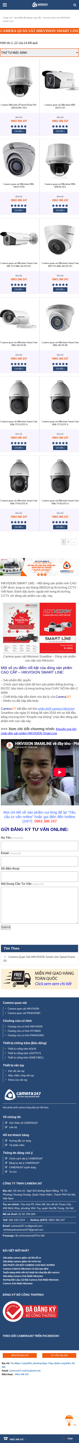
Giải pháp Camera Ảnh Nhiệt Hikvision (23, 1276)
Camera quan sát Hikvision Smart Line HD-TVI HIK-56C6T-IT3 (60, 264)
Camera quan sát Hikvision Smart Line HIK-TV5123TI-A (18, 423)
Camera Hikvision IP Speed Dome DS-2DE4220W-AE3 (19, 106)
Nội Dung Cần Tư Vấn (22, 883)
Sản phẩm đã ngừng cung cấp (27, 18)
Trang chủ (7, 18)
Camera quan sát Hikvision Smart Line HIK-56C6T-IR (60, 344)
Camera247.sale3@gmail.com (25, 1370)
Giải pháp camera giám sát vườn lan (22, 1261)
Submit (5, 927)
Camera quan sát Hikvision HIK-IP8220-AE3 (60, 185)
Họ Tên (12, 837)
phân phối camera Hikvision (56, 708)
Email (11, 853)
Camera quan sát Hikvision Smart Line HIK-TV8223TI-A (60, 502)
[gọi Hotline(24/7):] (28, 1437)
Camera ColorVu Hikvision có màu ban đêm (26, 1269)
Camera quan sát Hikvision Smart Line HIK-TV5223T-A (60, 423)
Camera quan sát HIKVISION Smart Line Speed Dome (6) (39, 958)
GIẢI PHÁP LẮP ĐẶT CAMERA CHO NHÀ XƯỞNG (29, 1265)
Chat (70, 1438)
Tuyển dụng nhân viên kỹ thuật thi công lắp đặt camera (31, 1272)
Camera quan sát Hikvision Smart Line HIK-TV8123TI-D (18, 502)
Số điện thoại (10, 868)
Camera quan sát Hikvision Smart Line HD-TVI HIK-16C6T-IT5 (18, 264)
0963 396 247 (22, 1374)
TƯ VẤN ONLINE (59, 1355)
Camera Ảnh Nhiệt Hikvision (18, 1283)
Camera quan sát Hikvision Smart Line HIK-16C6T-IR (18, 344)
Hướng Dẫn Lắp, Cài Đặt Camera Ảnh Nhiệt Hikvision (31, 1280)
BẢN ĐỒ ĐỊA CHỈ (19, 1355)
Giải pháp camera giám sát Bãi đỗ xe (22, 1258)
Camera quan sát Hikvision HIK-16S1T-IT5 (60, 106)
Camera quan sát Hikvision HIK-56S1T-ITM (19, 185)
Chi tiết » (19, 131)
